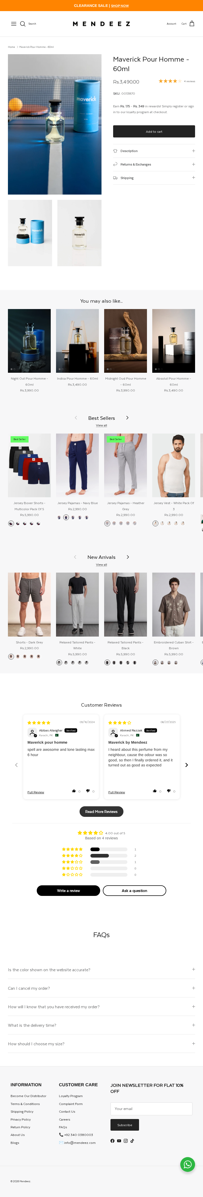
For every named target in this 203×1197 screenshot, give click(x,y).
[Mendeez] (101, 23)
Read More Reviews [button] (101, 811)
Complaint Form (71, 1103)
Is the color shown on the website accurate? (49, 969)
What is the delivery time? (32, 1025)
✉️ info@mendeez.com (77, 1142)
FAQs (63, 1127)
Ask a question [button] (134, 890)
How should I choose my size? (36, 1043)
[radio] (11, 523)
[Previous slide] (16, 765)
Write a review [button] (68, 890)
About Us (18, 1134)
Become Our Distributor (28, 1095)
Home (11, 47)
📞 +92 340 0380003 (76, 1134)
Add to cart (154, 131)
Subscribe (124, 1124)
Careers (64, 1119)
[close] (14, 24)
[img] (38, 722)
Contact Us (67, 1111)
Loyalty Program (71, 1095)
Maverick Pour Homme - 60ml (36, 47)
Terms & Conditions (25, 1103)
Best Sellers (101, 417)
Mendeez (25, 1181)
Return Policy (20, 1127)
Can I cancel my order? (29, 988)
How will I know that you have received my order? (54, 1006)
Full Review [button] (35, 792)
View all (101, 425)
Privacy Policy (21, 1119)
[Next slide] (186, 765)
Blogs (15, 1142)
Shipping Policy (22, 1111)
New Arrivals (101, 557)
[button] (74, 791)
